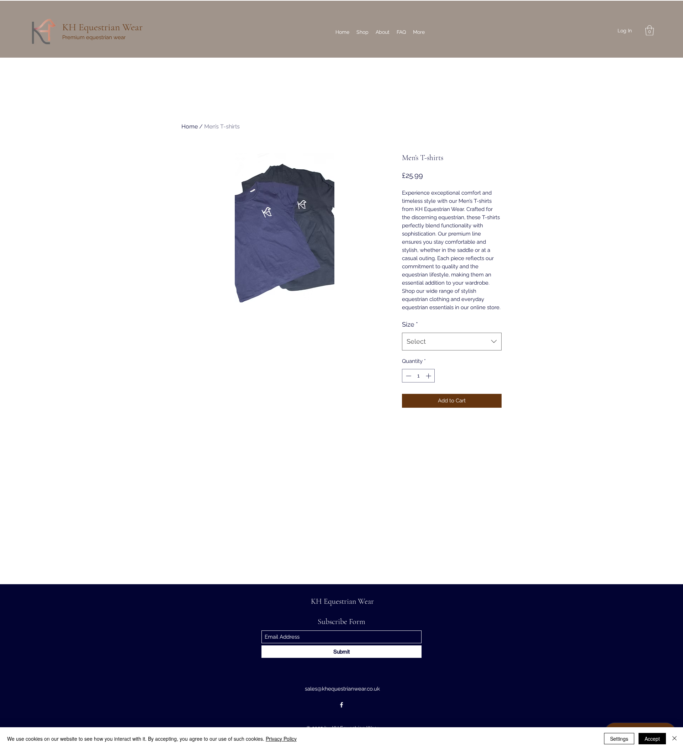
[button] (649, 30)
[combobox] (452, 341)
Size (410, 324)
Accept (652, 738)
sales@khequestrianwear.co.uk (342, 689)
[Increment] (429, 375)
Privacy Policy (281, 738)
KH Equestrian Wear (102, 27)
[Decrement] (408, 375)
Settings (619, 738)
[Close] (674, 738)
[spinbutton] (418, 375)
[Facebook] (341, 704)
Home (189, 126)
